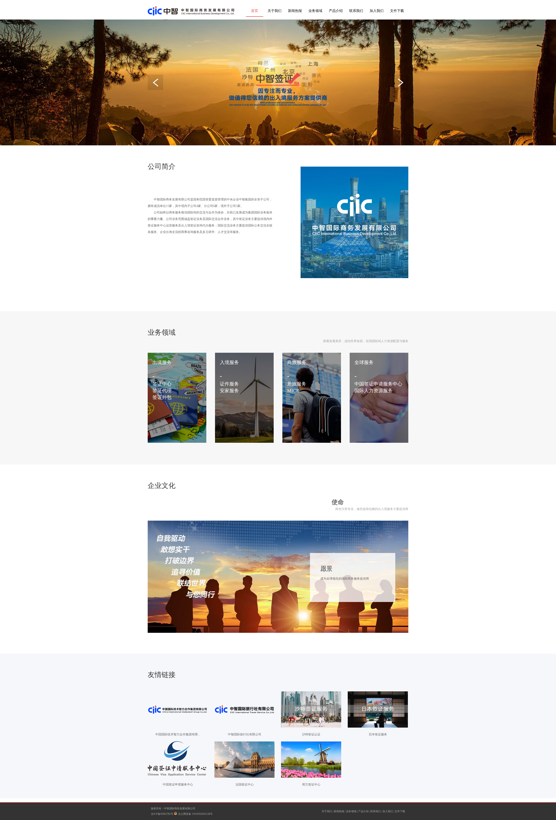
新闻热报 (295, 11)
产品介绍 (336, 11)
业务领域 (315, 11)
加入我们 (377, 11)
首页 (254, 11)
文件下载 (397, 11)
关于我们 (274, 11)
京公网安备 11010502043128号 (195, 813)
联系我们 (356, 11)
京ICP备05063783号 (162, 813)
